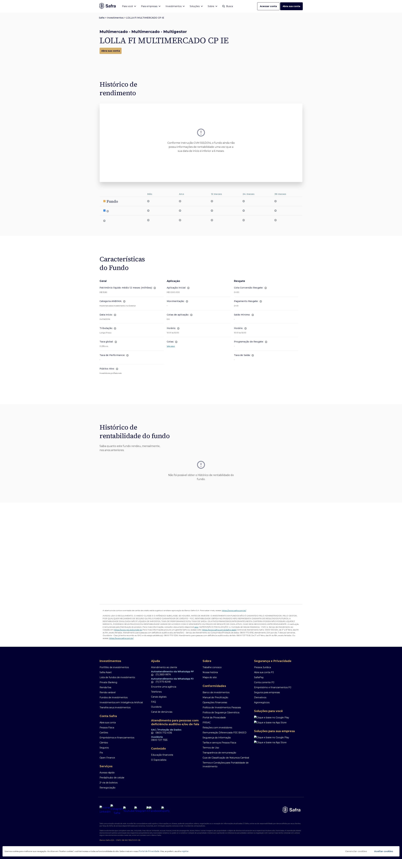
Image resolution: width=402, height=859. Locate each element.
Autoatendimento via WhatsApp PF (172, 671)
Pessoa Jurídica (262, 667)
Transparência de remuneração (219, 752)
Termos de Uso (211, 747)
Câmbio (104, 742)
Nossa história (210, 672)
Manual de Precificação (215, 697)
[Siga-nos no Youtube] (128, 809)
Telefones (156, 691)
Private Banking (108, 682)
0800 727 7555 (159, 740)
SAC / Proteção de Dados (166, 730)
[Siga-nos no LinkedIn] (105, 810)
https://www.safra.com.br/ (234, 610)
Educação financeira (162, 754)
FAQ (153, 701)
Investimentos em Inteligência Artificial (121, 702)
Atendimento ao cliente (164, 667)
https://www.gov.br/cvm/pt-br (128, 630)
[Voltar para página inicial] (107, 6)
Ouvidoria (156, 706)
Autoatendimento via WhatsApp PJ (172, 679)
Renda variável (108, 692)
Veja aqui (171, 346)
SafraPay (259, 677)
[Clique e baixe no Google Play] (278, 717)
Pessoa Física (107, 727)
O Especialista (158, 759)
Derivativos (260, 697)
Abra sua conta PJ (264, 672)
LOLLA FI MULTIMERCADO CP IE (145, 17)
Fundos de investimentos (114, 697)
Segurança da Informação (217, 737)
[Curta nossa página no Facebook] (155, 809)
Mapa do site (210, 677)
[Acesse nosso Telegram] (140, 809)
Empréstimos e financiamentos (117, 737)
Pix (101, 752)
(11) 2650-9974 (163, 674)
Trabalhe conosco (212, 667)
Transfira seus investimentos (115, 707)
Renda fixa (105, 687)
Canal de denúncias (161, 711)
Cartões (104, 732)
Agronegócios (261, 702)
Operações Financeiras (215, 702)
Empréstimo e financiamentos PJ (272, 687)
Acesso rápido (107, 772)
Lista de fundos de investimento (117, 677)
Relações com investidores (217, 727)
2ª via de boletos (108, 782)
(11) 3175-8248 (163, 681)
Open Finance (107, 757)
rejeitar (185, 851)
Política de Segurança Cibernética (221, 712)
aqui (196, 627)
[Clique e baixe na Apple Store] (278, 722)
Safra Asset (106, 672)
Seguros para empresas (267, 692)
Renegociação (107, 787)
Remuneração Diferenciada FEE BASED (225, 732)
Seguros (104, 747)
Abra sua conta (291, 6)
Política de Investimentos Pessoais (222, 707)
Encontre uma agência (163, 686)
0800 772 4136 (163, 732)
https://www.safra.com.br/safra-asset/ (219, 630)
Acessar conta (268, 6)
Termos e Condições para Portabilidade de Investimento (226, 764)
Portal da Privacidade (214, 717)
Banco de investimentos (216, 692)
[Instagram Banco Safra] (117, 809)
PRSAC (207, 722)
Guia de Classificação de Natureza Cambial (226, 757)
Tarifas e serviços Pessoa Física (219, 742)
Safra (101, 17)
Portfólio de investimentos (114, 667)
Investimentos (115, 17)
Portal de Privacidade (149, 851)
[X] (148, 809)
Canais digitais (158, 696)
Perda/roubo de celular (112, 777)
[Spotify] (165, 809)
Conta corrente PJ (264, 682)
